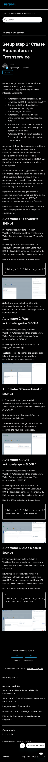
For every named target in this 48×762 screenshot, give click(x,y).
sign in (11, 741)
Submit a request (35, 668)
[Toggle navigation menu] (41, 5)
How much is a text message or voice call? (22, 711)
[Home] (10, 4)
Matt (12, 64)
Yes (17, 656)
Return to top (8, 677)
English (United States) (33, 756)
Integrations (16, 13)
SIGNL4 (5, 13)
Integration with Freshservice (16, 706)
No (31, 656)
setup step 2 (39, 254)
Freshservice (29, 13)
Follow (7, 72)
